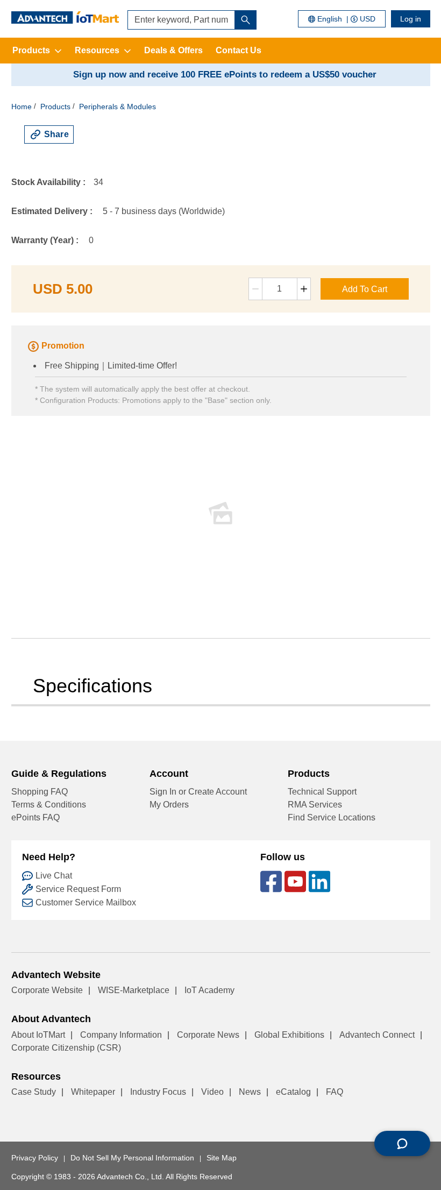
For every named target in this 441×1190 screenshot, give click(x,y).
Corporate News (208, 1034)
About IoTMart (38, 1034)
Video (212, 1091)
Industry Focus (158, 1091)
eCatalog (293, 1091)
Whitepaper (93, 1091)
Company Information (121, 1034)
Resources (97, 50)
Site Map (222, 1157)
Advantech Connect (377, 1034)
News (250, 1091)
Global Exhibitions (289, 1034)
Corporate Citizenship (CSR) (66, 1047)
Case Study (33, 1091)
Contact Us (238, 50)
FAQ (334, 1091)
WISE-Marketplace (133, 990)
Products (31, 50)
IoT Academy (209, 990)
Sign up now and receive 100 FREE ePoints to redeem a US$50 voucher (224, 74)
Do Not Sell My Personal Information (132, 1157)
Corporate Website (47, 990)
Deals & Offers (173, 50)
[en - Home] (65, 17)
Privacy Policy (34, 1157)
